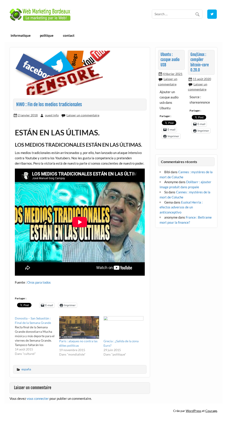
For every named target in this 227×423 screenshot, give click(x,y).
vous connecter (38, 398)
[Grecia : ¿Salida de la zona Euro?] (123, 327)
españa (26, 369)
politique (46, 35)
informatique (21, 35)
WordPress (193, 411)
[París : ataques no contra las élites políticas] (79, 327)
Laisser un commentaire (83, 115)
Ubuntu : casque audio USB (170, 59)
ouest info (52, 115)
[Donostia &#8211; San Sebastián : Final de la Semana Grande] (37, 336)
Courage (211, 411)
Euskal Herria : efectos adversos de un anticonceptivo (181, 207)
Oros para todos (39, 282)
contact (68, 35)
